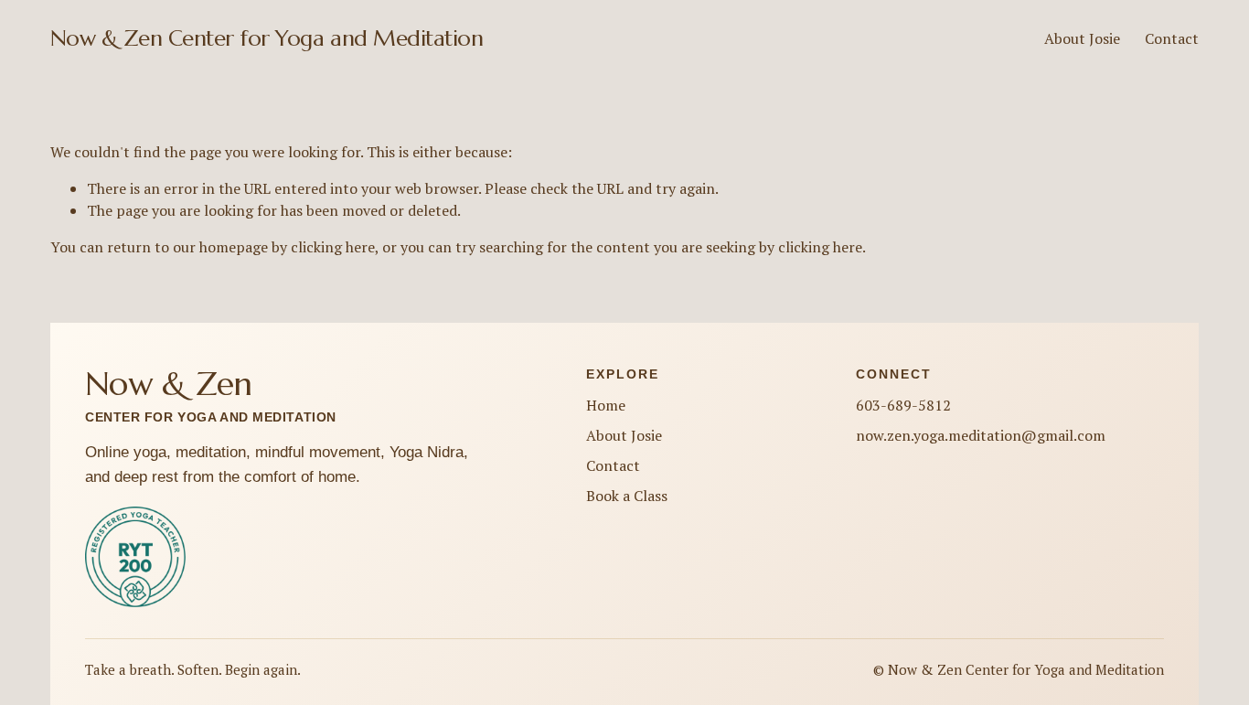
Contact (1172, 38)
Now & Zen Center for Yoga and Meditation (267, 38)
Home (605, 405)
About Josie (1082, 38)
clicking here (333, 247)
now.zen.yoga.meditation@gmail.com (980, 435)
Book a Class (626, 496)
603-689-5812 (903, 405)
